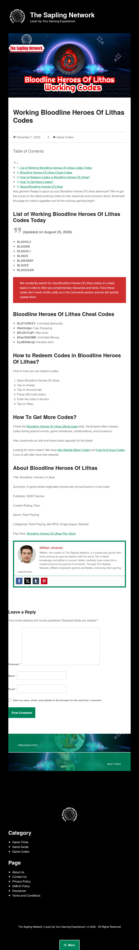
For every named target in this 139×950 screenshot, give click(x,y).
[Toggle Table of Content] (15, 163)
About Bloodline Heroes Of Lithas (41, 186)
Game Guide (20, 847)
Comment (14, 664)
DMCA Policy (21, 886)
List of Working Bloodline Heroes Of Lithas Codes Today (56, 168)
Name (12, 675)
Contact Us (19, 877)
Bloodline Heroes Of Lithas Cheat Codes (46, 172)
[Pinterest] (44, 581)
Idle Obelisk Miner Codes (73, 450)
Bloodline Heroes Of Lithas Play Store (51, 533)
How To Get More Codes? (36, 182)
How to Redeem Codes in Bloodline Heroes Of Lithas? (55, 177)
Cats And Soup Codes (110, 450)
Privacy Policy (21, 881)
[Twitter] (27, 581)
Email (12, 689)
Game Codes (64, 137)
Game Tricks (20, 842)
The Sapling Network (62, 14)
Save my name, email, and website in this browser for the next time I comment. (57, 700)
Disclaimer (19, 891)
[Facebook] (19, 581)
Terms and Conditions (26, 895)
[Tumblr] (36, 581)
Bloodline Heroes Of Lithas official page (52, 426)
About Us (18, 872)
